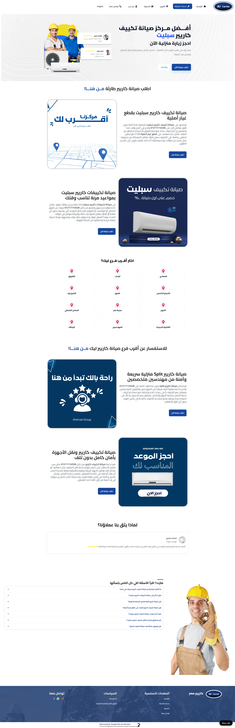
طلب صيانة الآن (117, 398)
